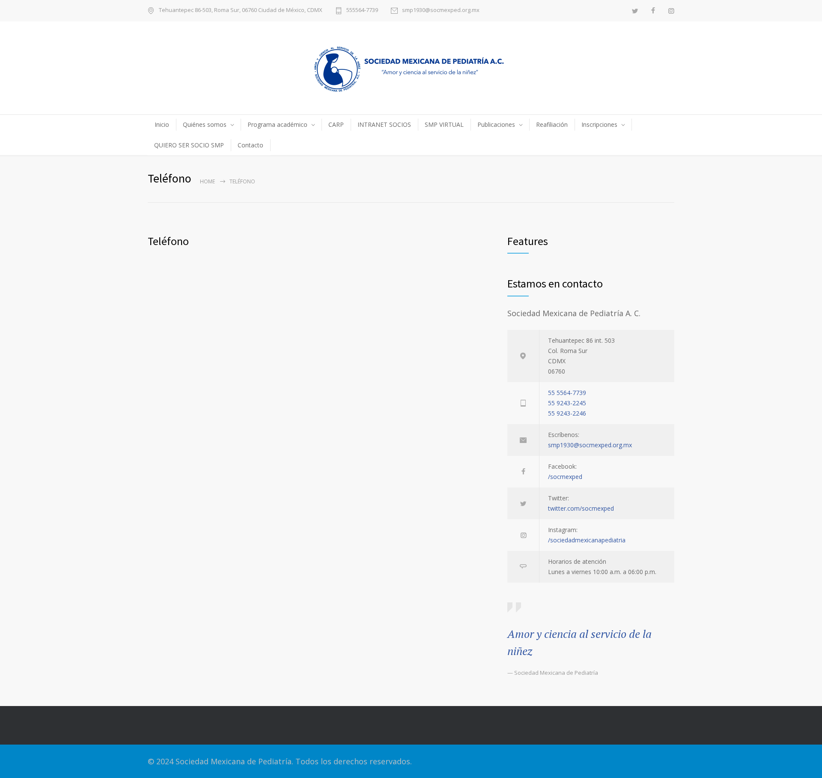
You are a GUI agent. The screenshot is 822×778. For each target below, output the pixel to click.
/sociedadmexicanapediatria (586, 540)
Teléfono (168, 241)
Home (207, 181)
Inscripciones (599, 124)
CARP (336, 124)
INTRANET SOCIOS (384, 124)
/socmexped (565, 477)
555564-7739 (362, 10)
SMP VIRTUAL (444, 124)
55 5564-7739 (567, 393)
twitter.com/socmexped (581, 508)
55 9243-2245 (567, 403)
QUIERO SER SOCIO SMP (189, 145)
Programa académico (277, 124)
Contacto (250, 145)
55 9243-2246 (567, 413)
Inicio (162, 124)
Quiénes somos (204, 124)
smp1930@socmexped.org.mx (441, 10)
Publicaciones (496, 124)
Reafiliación (552, 124)
